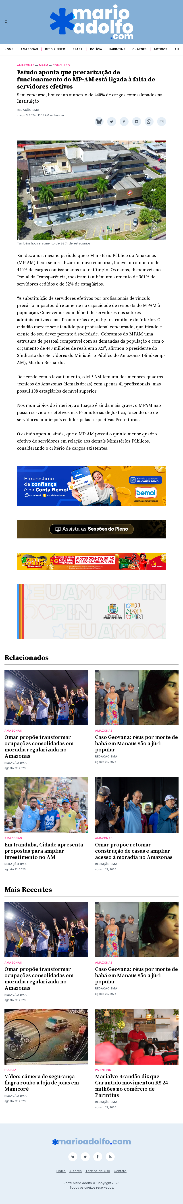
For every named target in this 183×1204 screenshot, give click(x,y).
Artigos (160, 49)
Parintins (117, 49)
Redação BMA (28, 110)
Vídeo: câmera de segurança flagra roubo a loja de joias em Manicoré (41, 1082)
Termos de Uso (97, 1171)
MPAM (43, 65)
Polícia (96, 49)
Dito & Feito (55, 49)
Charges (139, 49)
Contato (120, 1171)
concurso (61, 65)
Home (8, 49)
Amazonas (29, 49)
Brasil (78, 49)
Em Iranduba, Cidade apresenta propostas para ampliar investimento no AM (43, 851)
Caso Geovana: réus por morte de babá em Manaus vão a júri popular (136, 743)
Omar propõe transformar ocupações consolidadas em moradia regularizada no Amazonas (38, 746)
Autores (75, 1171)
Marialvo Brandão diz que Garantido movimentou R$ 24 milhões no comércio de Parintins (131, 1086)
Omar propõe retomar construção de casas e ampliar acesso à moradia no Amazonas (134, 851)
